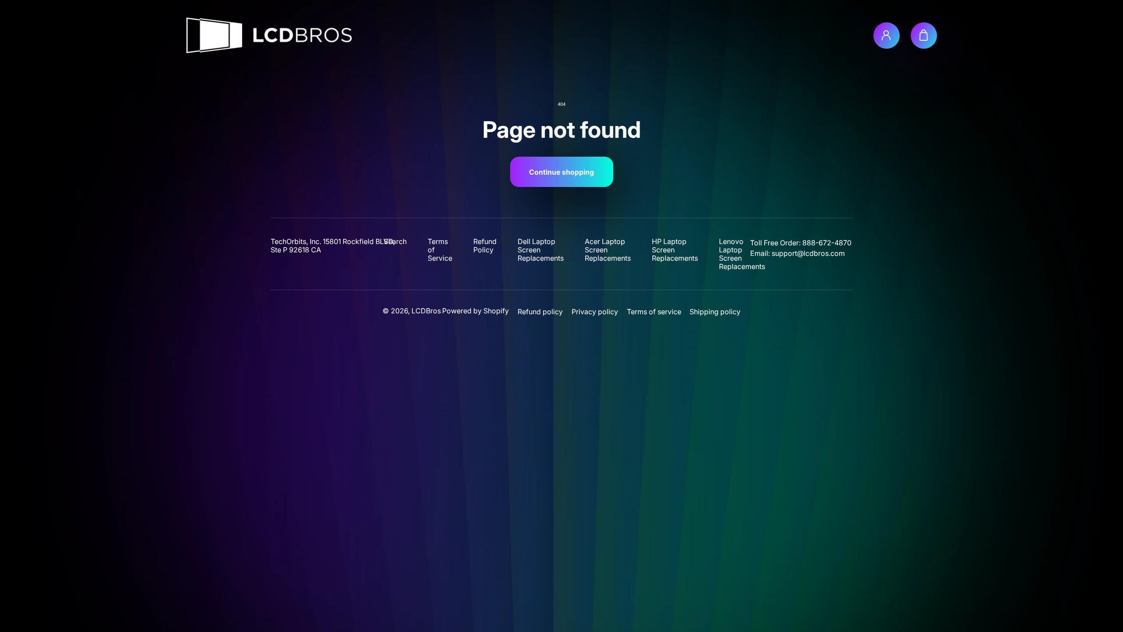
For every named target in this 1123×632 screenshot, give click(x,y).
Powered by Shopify (475, 310)
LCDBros (426, 310)
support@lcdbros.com (808, 253)
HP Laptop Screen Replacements (675, 249)
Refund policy (540, 312)
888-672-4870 (826, 242)
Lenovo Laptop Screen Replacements (742, 254)
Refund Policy (485, 245)
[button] (924, 35)
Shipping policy (715, 312)
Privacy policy (595, 312)
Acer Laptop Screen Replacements (608, 249)
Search (395, 241)
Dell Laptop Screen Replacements (541, 249)
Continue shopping (561, 172)
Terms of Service (440, 249)
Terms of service (654, 312)
